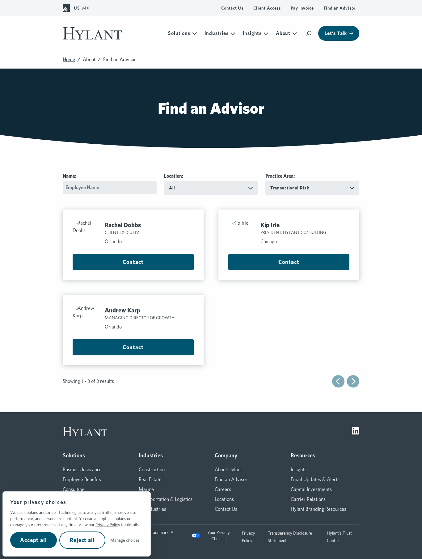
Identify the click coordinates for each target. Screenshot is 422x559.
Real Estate (150, 479)
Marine (146, 489)
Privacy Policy (107, 524)
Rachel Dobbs (123, 225)
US (76, 8)
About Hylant (228, 469)
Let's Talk (335, 33)
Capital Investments (311, 489)
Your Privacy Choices (218, 535)
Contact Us (232, 8)
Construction (152, 469)
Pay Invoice (302, 8)
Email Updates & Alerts (315, 479)
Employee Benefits (82, 479)
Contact (133, 262)
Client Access (267, 8)
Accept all (33, 540)
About (283, 33)
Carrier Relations (308, 499)
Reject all (82, 540)
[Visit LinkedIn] (355, 431)
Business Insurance (82, 469)
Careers (223, 489)
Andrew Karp (122, 310)
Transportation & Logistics (165, 499)
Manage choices (125, 540)
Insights (252, 33)
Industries (217, 33)
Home (69, 59)
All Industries (152, 509)
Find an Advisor (340, 8)
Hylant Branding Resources (318, 509)
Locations (224, 499)
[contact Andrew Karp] (86, 318)
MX (85, 8)
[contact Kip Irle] (241, 233)
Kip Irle (270, 225)
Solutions (179, 33)
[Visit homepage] (92, 33)
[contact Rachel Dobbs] (86, 233)
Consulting (73, 489)
